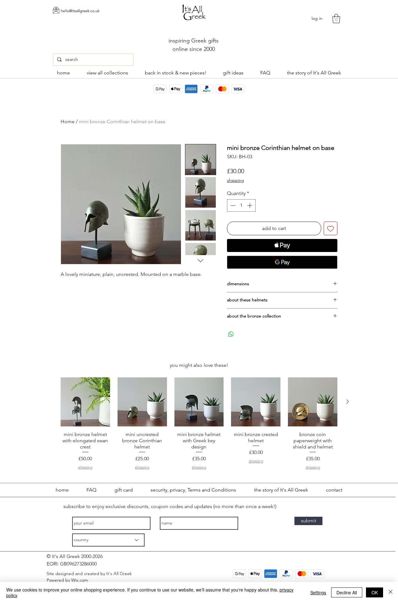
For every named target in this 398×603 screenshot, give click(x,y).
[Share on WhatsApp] (231, 334)
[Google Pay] (282, 262)
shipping (235, 180)
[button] (336, 18)
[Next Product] (347, 401)
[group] (199, 424)
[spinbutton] (241, 205)
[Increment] (250, 205)
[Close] (390, 592)
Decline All (346, 592)
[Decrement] (232, 205)
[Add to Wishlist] (330, 228)
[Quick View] (85, 402)
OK (375, 592)
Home (68, 121)
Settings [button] (318, 592)
